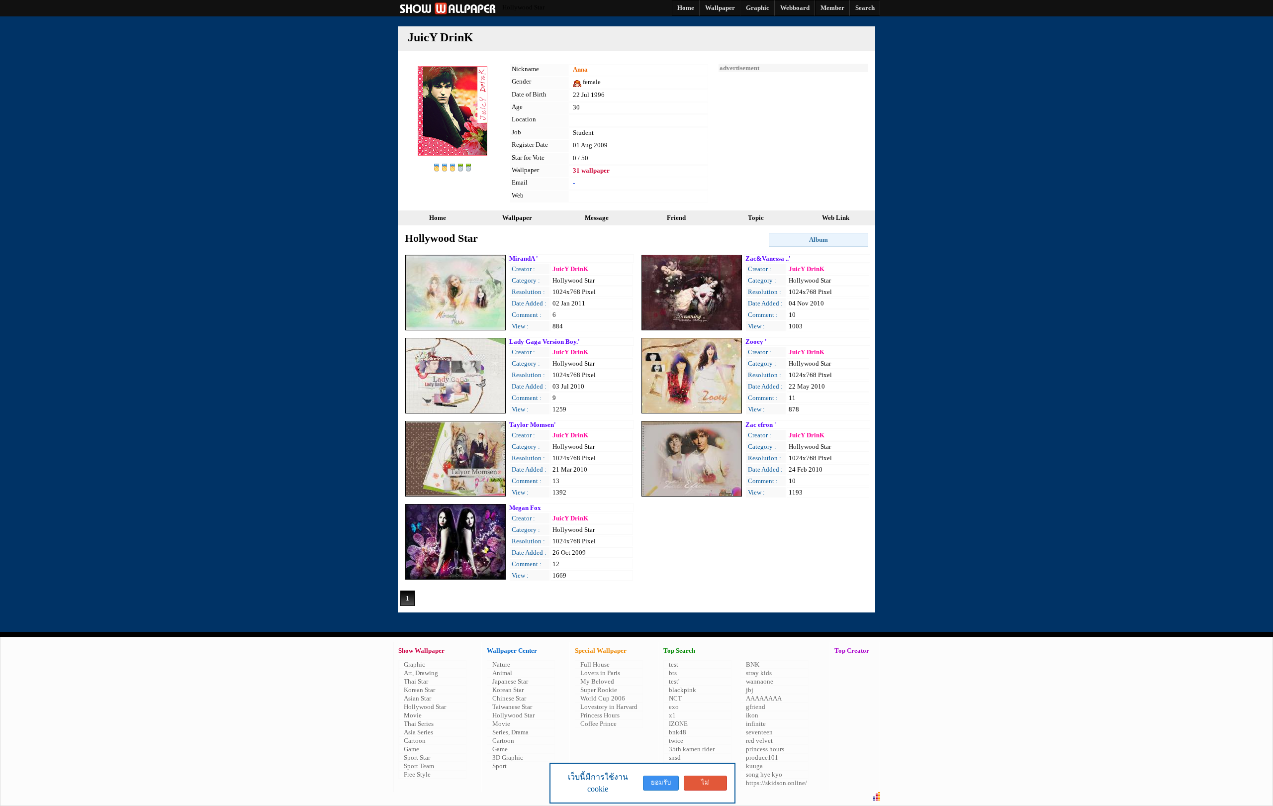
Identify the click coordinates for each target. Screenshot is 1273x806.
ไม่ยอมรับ (705, 785)
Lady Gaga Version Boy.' (544, 341)
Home (437, 217)
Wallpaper (517, 217)
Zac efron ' (760, 424)
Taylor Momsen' (532, 424)
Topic (756, 217)
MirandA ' (523, 258)
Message (597, 217)
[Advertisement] (793, 134)
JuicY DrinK (570, 269)
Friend (676, 217)
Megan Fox (525, 507)
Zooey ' (756, 341)
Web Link (835, 217)
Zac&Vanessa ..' (768, 258)
